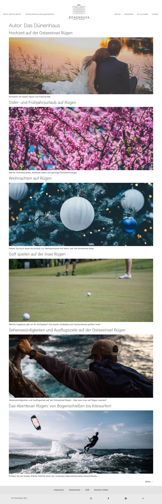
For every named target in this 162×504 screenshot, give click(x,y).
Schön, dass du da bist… (12, 14)
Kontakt (155, 14)
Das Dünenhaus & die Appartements (40, 14)
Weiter (149, 481)
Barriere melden (101, 490)
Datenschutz (74, 490)
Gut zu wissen (142, 14)
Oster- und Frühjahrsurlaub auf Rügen (42, 102)
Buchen (118, 14)
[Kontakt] (126, 498)
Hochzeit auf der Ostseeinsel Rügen (41, 32)
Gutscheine (128, 14)
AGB (87, 490)
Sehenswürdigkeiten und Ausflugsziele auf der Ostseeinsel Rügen (67, 330)
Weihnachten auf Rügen (30, 178)
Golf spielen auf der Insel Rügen (37, 254)
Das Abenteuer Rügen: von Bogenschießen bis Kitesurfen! (60, 406)
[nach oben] (143, 498)
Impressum (59, 490)
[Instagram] (91, 498)
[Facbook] (108, 498)
